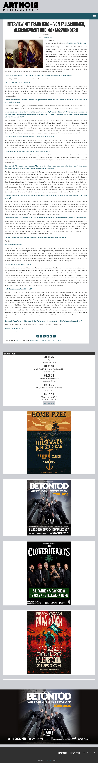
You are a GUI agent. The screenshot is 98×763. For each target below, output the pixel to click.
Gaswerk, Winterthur (49, 397)
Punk (37, 340)
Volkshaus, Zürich (49, 369)
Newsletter (75, 753)
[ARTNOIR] (21, 12)
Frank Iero (32, 340)
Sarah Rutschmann (18, 332)
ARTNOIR (49, 760)
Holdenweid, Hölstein (49, 378)
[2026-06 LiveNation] (49, 473)
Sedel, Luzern (49, 387)
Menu (94, 16)
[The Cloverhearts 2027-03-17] (49, 604)
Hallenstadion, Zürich (49, 359)
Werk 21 (53, 340)
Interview (18, 340)
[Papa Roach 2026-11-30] (49, 673)
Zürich (58, 340)
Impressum (62, 753)
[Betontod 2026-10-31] (49, 535)
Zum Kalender (49, 403)
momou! (59, 760)
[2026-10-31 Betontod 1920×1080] (49, 744)
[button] (37, 336)
